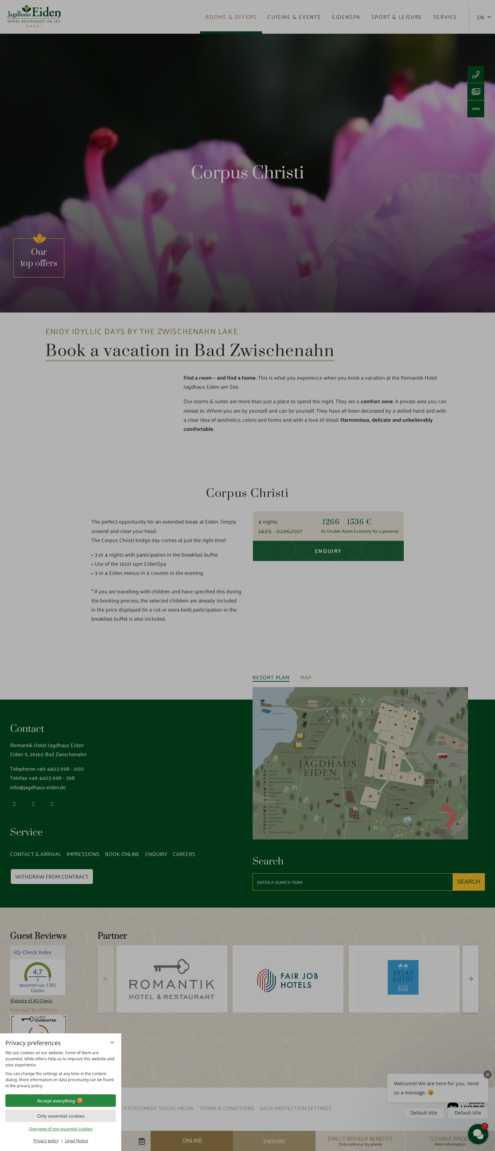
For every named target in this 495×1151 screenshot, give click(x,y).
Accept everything (56, 1100)
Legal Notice (76, 1141)
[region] (60, 1069)
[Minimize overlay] (112, 1042)
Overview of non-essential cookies (61, 1129)
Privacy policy (46, 1141)
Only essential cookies (61, 1116)
